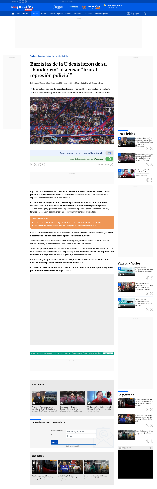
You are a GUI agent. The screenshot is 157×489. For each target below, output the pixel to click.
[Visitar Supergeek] (137, 15)
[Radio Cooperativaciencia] (72, 7)
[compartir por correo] (107, 164)
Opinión (60, 13)
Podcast (68, 13)
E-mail (53, 435)
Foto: (34, 99)
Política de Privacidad (73, 446)
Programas (88, 13)
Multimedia (77, 13)
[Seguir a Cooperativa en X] (23, 1)
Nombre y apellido (57, 430)
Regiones (44, 13)
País (18, 13)
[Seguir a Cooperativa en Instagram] (26, 1)
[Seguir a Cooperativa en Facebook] (20, 1)
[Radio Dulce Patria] (58, 7)
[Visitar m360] (132, 15)
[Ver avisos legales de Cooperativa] (128, 15)
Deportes (35, 13)
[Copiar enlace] (111, 164)
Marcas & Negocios (101, 13)
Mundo (52, 13)
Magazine (25, 13)
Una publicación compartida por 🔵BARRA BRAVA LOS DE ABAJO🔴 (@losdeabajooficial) (64, 315)
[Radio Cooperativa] (91, 7)
